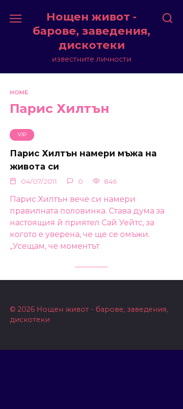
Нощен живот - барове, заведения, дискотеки (91, 31)
